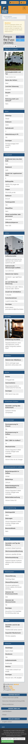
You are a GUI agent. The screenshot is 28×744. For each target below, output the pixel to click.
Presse (4, 714)
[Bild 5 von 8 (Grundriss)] (14, 328)
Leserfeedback (7, 711)
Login (23, 2)
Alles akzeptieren (8, 741)
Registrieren (14, 2)
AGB (3, 727)
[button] (20, 37)
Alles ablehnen (7, 738)
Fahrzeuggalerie (8, 16)
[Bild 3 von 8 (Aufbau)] (14, 245)
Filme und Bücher (8, 704)
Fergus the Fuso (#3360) (11, 18)
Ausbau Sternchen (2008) (10, 697)
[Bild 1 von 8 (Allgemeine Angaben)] (14, 61)
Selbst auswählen (19, 738)
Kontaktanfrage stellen (9, 46)
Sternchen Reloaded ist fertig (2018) (13, 701)
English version (7, 721)
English (4, 2)
